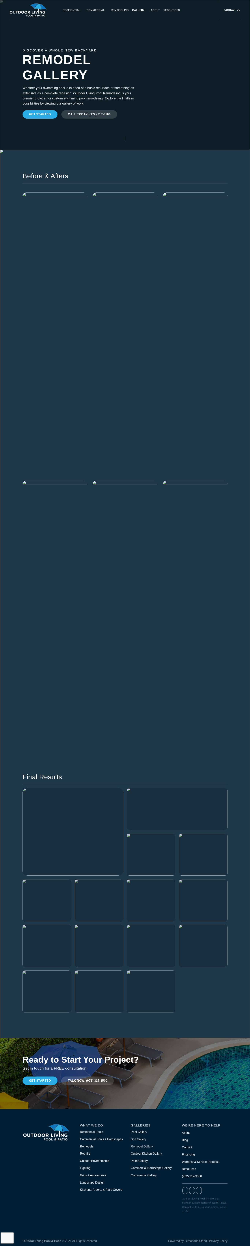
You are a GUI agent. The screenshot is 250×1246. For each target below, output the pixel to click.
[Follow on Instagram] (192, 1190)
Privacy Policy (218, 1241)
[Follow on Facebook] (185, 1190)
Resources (171, 10)
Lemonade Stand (195, 1241)
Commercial (96, 10)
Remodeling (120, 10)
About (155, 10)
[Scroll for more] (125, 140)
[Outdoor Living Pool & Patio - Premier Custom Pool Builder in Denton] (33, 10)
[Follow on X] (199, 1190)
